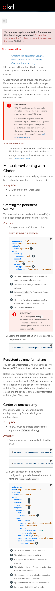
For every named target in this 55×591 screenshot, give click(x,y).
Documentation (11, 49)
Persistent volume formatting (26, 59)
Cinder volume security (23, 63)
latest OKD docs (16, 41)
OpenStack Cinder (22, 158)
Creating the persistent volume (27, 55)
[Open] (4, 21)
